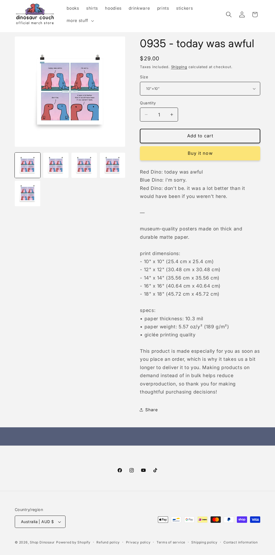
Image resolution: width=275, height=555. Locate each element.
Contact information (240, 542)
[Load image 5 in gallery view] (27, 193)
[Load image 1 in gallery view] (27, 165)
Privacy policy (138, 542)
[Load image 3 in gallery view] (84, 165)
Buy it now (200, 153)
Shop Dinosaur (42, 542)
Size (144, 77)
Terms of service (171, 542)
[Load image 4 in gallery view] (112, 165)
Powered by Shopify (73, 542)
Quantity (148, 103)
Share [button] (151, 409)
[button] (79, 20)
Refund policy (108, 542)
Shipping (179, 67)
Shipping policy (204, 542)
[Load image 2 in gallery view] (56, 165)
